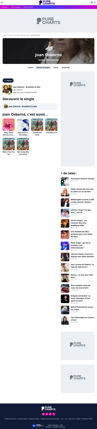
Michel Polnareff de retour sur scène (82, 308)
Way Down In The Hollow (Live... (23, 135)
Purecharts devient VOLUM (82, 178)
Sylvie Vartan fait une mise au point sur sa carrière (82, 190)
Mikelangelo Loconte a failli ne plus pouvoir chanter (82, 200)
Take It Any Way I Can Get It (23, 153)
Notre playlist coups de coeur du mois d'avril (80, 286)
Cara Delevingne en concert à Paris (82, 318)
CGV (66, 419)
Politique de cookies (34, 419)
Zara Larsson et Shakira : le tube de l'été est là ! (82, 265)
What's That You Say (9, 153)
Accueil (5, 35)
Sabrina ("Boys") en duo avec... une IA (81, 211)
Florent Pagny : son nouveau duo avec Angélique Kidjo (79, 222)
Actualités (66, 67)
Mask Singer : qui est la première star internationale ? (80, 245)
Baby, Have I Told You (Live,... (9, 134)
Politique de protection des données (50, 419)
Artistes (10, 35)
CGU (62, 419)
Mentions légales (22, 419)
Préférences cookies (87, 419)
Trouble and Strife (37, 134)
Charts (55, 67)
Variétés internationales (48, 60)
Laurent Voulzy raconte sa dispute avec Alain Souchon (82, 255)
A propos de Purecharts (10, 419)
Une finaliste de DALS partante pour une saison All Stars (81, 234)
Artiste (30, 67)
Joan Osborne (48, 54)
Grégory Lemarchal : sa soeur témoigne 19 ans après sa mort (80, 298)
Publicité (78, 419)
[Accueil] (47, 2)
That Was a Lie (51, 133)
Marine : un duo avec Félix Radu (82, 276)
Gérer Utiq (71, 419)
